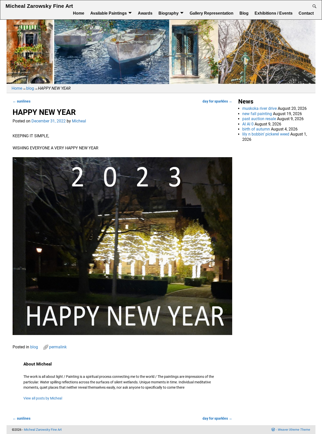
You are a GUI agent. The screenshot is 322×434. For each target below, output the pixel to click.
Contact (306, 13)
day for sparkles (217, 101)
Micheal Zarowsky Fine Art (39, 6)
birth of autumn (256, 129)
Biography (168, 13)
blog (30, 88)
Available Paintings (108, 13)
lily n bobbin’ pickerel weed (265, 134)
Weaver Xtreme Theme (294, 429)
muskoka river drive (259, 108)
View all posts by (42, 398)
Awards (145, 13)
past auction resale (259, 118)
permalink (58, 347)
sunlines (21, 101)
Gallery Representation (211, 13)
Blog (244, 13)
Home (78, 13)
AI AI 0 (248, 124)
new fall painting (257, 113)
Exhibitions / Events (274, 13)
